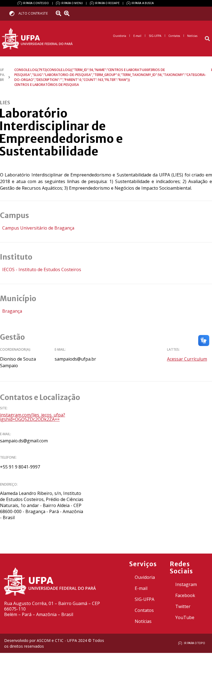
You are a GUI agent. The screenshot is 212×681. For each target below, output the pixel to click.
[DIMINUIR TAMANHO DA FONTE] (59, 13)
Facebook (185, 595)
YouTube (184, 617)
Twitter (182, 606)
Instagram (186, 584)
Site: (3, 408)
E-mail (141, 588)
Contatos (144, 610)
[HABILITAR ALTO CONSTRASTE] (13, 13)
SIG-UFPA (144, 599)
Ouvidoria (145, 577)
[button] (207, 38)
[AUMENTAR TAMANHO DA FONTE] (68, 13)
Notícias (143, 621)
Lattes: (173, 349)
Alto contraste (33, 13)
